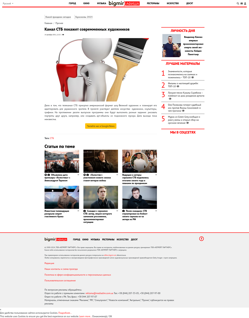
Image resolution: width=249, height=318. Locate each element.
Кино (86, 3)
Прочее (59, 23)
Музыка (101, 3)
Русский (7, 3)
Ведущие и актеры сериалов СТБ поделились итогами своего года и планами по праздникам (135, 179)
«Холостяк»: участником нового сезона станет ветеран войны (97, 177)
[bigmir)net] (117, 3)
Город (72, 3)
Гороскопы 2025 (84, 16)
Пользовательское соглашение (60, 280)
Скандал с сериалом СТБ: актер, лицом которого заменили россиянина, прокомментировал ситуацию (97, 216)
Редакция (49, 263)
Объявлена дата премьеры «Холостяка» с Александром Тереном (57, 177)
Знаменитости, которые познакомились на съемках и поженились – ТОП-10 (182, 74)
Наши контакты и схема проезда (61, 268)
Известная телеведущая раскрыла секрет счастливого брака (57, 213)
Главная (48, 23)
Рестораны (153, 3)
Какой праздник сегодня (58, 16)
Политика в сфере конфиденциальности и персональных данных (78, 274)
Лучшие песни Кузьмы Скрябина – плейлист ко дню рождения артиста (186, 94)
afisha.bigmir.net (110, 255)
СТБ (52, 138)
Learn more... (85, 316)
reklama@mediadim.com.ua (99, 293)
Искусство (173, 3)
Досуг (189, 3)
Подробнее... (65, 312)
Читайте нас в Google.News (101, 126)
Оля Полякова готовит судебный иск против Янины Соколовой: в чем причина (184, 107)
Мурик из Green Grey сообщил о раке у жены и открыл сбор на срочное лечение (184, 119)
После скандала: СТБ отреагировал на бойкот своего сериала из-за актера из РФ (134, 215)
